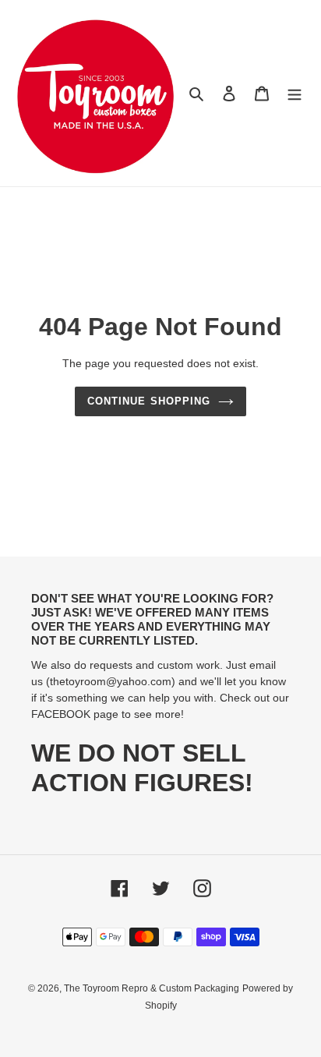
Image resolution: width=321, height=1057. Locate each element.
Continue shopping (148, 401)
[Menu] (294, 93)
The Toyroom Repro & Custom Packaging (151, 988)
